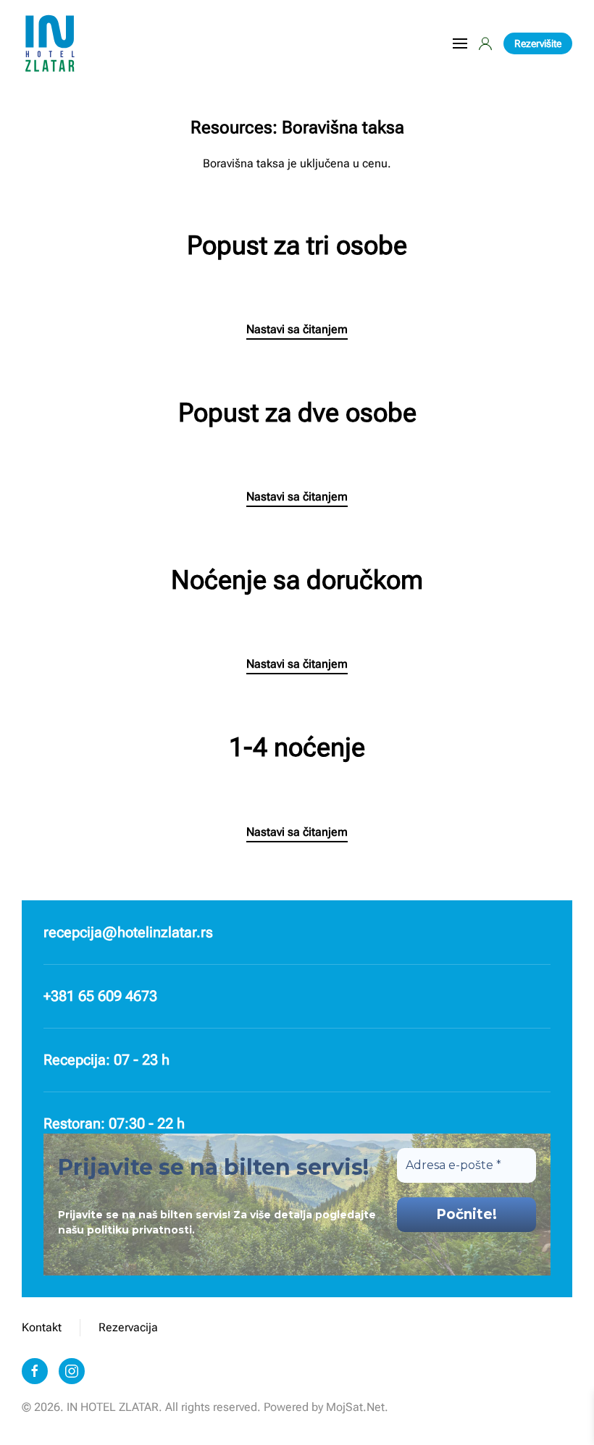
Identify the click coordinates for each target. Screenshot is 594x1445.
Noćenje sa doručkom (297, 580)
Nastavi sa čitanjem (297, 329)
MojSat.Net (355, 1407)
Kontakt (42, 1327)
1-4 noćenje (297, 747)
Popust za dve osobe (297, 413)
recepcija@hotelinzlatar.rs (128, 932)
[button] (460, 43)
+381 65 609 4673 (100, 996)
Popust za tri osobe (297, 245)
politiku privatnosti (139, 1229)
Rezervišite (537, 43)
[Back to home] (51, 43)
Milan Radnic (285, 283)
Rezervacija (128, 1327)
